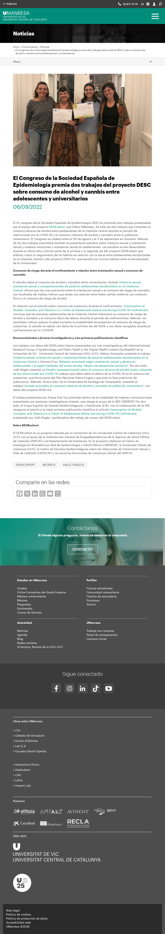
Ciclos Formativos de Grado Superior (41, 592)
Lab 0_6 (20, 746)
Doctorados (24, 608)
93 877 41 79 (130, 4)
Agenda (22, 634)
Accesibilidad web (18, 922)
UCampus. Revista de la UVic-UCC (40, 647)
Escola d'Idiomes (26, 740)
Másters (22, 600)
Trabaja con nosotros (100, 630)
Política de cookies (18, 914)
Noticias (44, 46)
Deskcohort (22, 769)
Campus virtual (97, 638)
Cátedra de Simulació (29, 735)
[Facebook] (56, 688)
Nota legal (13, 910)
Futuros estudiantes (100, 588)
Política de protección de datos (27, 918)
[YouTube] (109, 688)
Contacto (82, 549)
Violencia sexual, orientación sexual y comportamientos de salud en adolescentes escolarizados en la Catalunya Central (77, 286)
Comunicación (30, 46)
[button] (145, 4)
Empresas (93, 600)
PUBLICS (11, 3)
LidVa (19, 780)
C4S (18, 775)
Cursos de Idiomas (29, 612)
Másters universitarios (31, 596)
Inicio (16, 46)
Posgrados (24, 604)
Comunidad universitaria (103, 592)
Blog (20, 638)
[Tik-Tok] (96, 688)
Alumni (91, 604)
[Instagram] (69, 688)
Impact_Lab (23, 785)
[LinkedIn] (83, 688)
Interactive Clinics (27, 764)
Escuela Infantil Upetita (30, 751)
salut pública (73, 464)
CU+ (18, 730)
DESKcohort (57, 226)
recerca (49, 464)
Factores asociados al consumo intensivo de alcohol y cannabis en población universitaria (83, 385)
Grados (22, 588)
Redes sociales (27, 642)
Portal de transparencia (102, 634)
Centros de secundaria (102, 596)
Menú (16, 61)
